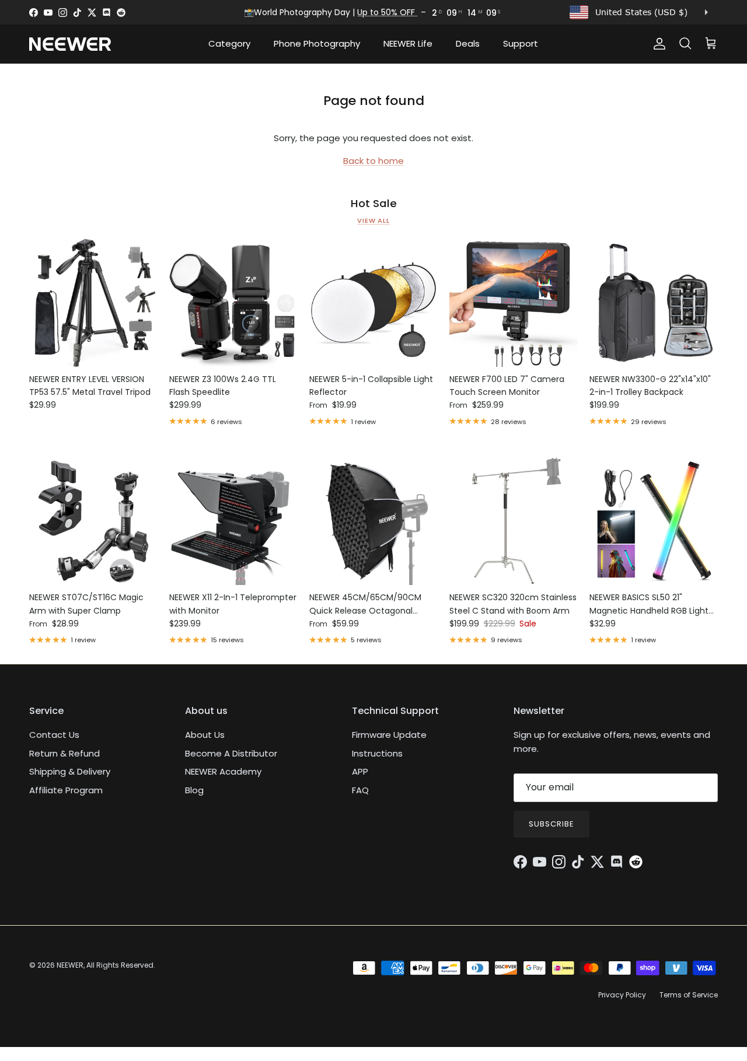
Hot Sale (374, 203)
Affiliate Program (66, 790)
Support (520, 43)
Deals (468, 43)
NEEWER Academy (223, 771)
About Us (205, 735)
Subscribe (551, 823)
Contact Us (54, 735)
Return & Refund (64, 753)
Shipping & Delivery (69, 771)
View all (373, 220)
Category (229, 43)
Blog (194, 790)
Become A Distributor (231, 753)
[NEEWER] (70, 44)
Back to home (373, 161)
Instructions (377, 753)
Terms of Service (688, 995)
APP (360, 771)
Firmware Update (389, 735)
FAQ (360, 790)
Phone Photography (317, 43)
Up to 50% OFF (387, 12)
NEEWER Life (407, 43)
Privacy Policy (622, 995)
